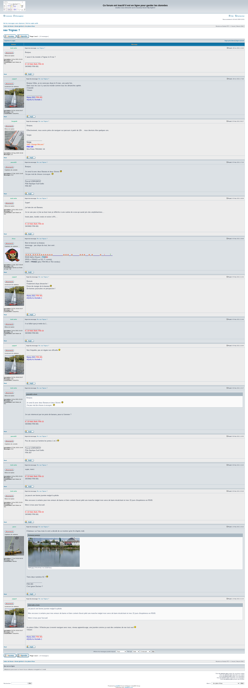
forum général (19, 26)
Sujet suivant (240, 40)
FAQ (232, 16)
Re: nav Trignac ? (43, 79)
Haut (5, 74)
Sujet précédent (230, 40)
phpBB (117, 686)
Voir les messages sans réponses (14, 23)
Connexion (8, 16)
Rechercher (241, 16)
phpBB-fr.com (129, 687)
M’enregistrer (19, 16)
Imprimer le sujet (9, 40)
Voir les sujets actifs (32, 23)
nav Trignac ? (11, 30)
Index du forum (8, 26)
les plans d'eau (30, 26)
